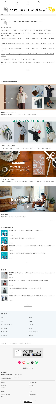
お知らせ (3, 19)
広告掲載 (3, 387)
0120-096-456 (18, 374)
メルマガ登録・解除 (33, 382)
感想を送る (28, 70)
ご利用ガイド (4, 385)
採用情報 (30, 391)
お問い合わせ (31, 385)
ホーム (2, 343)
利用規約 (30, 387)
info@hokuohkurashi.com (7, 374)
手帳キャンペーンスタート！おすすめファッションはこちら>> (13, 14)
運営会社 (3, 391)
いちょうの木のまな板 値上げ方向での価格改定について (26, 21)
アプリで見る (27, 401)
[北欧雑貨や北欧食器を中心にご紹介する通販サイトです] (28, 9)
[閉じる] (32, 401)
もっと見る (28, 262)
